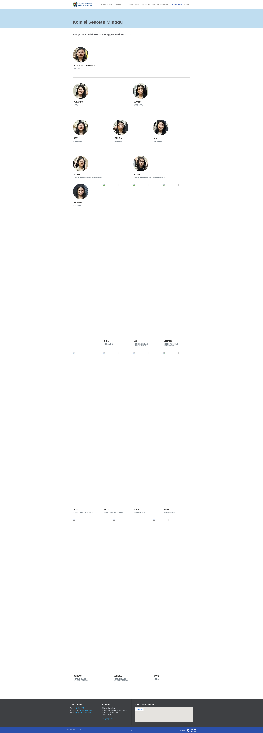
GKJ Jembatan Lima (77, 730)
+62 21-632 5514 (78, 708)
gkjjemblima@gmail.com (83, 712)
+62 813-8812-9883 (85, 710)
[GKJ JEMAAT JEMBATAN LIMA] (82, 4)
